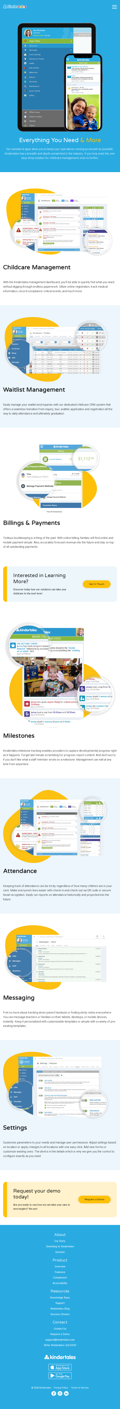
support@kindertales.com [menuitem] (60, 1340)
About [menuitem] (60, 1235)
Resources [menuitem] (60, 1291)
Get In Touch (96, 584)
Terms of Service (80, 1387)
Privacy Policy (61, 1387)
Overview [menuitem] (60, 1266)
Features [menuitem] (60, 1272)
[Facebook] (53, 1393)
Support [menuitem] (60, 1303)
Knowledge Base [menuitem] (60, 1298)
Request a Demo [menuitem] (60, 1334)
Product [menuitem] (60, 1260)
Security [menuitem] (60, 1252)
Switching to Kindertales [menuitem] (60, 1246)
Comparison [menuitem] (60, 1277)
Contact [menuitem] (60, 1322)
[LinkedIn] (66, 1393)
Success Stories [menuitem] (60, 1314)
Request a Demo (95, 1199)
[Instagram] (60, 1393)
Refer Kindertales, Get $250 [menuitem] (60, 1345)
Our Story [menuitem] (60, 1241)
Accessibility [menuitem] (60, 1283)
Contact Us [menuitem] (60, 1329)
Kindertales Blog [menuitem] (60, 1309)
